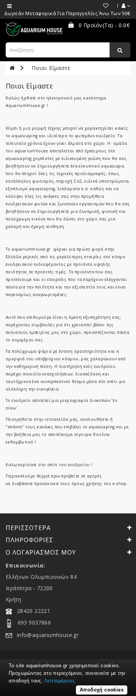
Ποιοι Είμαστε (51, 67)
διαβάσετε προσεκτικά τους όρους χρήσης (56, 483)
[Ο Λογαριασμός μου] (122, 5)
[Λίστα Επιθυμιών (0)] (102, 5)
